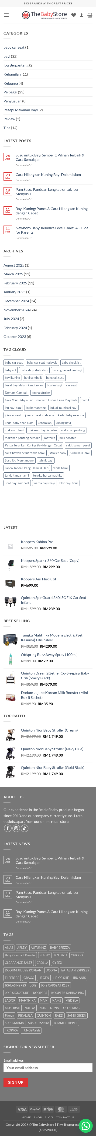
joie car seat (13, 415)
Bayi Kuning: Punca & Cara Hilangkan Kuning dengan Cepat (52, 210)
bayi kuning (12, 377)
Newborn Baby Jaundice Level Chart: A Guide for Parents (52, 230)
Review (9, 119)
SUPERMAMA (14, 1023)
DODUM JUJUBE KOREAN (23, 970)
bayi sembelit (33, 377)
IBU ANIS (79, 978)
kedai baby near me (71, 415)
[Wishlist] (73, 15)
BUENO (45, 955)
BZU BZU (60, 955)
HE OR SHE (61, 978)
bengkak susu (55, 377)
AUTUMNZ (38, 947)
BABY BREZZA (60, 947)
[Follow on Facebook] (8, 828)
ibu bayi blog (13, 408)
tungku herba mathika (47, 475)
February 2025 (15, 283)
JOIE (33, 985)
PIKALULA (25, 1015)
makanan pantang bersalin (22, 438)
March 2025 (13, 274)
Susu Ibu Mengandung (19, 460)
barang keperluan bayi (67, 370)
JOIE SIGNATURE (17, 993)
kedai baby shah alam (19, 423)
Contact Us (65, 1117)
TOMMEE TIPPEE (65, 1023)
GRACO (29, 978)
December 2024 (16, 301)
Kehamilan (12, 74)
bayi (6, 56)
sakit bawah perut (78, 445)
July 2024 (11, 318)
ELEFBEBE (12, 978)
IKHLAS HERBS (15, 985)
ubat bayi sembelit (17, 483)
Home (26, 1117)
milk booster (67, 438)
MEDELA (71, 1000)
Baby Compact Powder (20, 955)
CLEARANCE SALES (18, 962)
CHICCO (77, 955)
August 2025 (13, 265)
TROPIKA (11, 1030)
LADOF (10, 1000)
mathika (49, 438)
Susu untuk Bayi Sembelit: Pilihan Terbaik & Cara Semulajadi (50, 157)
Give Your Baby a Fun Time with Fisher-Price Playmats (41, 400)
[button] (6, 15)
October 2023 (14, 336)
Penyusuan (12, 101)
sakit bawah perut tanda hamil (25, 453)
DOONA (51, 970)
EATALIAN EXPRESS (75, 970)
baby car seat (13, 47)
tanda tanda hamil (17, 475)
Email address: (13, 1060)
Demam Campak (16, 393)
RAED (59, 1015)
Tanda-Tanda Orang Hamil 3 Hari (26, 468)
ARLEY (22, 947)
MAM (44, 1000)
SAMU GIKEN (76, 1015)
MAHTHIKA (27, 1000)
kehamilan (44, 423)
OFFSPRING (71, 1008)
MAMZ (56, 1000)
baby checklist (71, 362)
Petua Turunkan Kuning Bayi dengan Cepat (33, 445)
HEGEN (43, 978)
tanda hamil (60, 468)
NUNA (54, 1008)
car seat (71, 385)
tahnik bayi (45, 460)
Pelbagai (10, 92)
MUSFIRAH (12, 1008)
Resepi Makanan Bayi (20, 110)
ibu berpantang (36, 408)
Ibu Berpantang (15, 65)
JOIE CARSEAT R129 (55, 985)
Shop (38, 1117)
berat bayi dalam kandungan (24, 385)
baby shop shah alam (34, 370)
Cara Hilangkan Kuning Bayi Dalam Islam (48, 174)
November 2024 (16, 310)
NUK (42, 1008)
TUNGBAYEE (31, 1030)
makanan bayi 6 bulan (42, 430)
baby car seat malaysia (42, 362)
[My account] (81, 15)
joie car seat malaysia (39, 415)
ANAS (9, 947)
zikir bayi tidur (68, 483)
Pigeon (9, 1015)
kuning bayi (63, 423)
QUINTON (44, 1015)
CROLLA (42, 962)
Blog (49, 1117)
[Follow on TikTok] (24, 828)
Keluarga (10, 83)
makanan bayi (14, 430)
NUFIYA (29, 1008)
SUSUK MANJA (38, 1023)
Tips (6, 127)
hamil (85, 400)
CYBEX (57, 962)
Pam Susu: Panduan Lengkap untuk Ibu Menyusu (47, 191)
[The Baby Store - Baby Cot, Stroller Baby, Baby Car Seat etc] (44, 14)
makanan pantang (73, 430)
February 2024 (15, 327)
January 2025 (14, 292)
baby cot (10, 370)
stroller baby (57, 453)
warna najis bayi (44, 483)
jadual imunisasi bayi (63, 408)
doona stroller (41, 393)
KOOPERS (40, 993)
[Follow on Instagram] (16, 828)
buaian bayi (54, 385)
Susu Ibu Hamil (80, 453)
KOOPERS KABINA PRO (67, 993)
